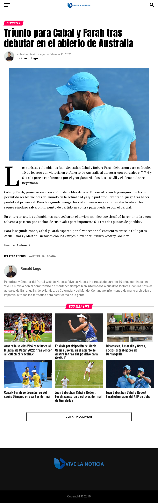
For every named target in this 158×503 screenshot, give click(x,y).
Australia (37, 256)
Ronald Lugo (29, 58)
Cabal (52, 256)
